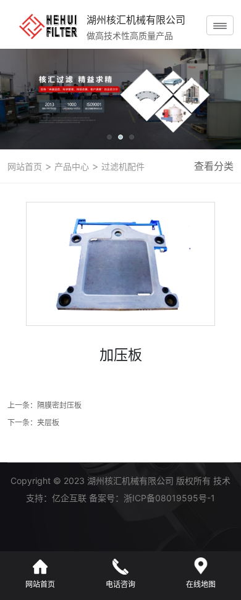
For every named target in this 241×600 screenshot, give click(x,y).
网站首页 (24, 166)
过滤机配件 (122, 166)
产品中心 (70, 166)
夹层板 (48, 422)
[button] (109, 137)
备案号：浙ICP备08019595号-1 (152, 498)
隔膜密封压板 (59, 405)
